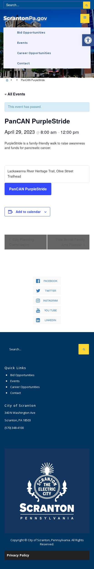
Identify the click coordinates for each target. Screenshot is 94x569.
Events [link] (22, 43)
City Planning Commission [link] (21, 242)
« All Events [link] (15, 94)
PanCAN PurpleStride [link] (28, 188)
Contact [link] (23, 63)
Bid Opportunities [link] (31, 32)
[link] (88, 40)
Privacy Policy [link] (18, 555)
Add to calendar (28, 211)
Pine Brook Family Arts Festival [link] (70, 242)
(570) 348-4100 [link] (14, 428)
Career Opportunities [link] (34, 53)
